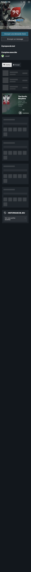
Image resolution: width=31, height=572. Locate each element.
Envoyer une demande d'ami (15, 34)
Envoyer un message (15, 39)
